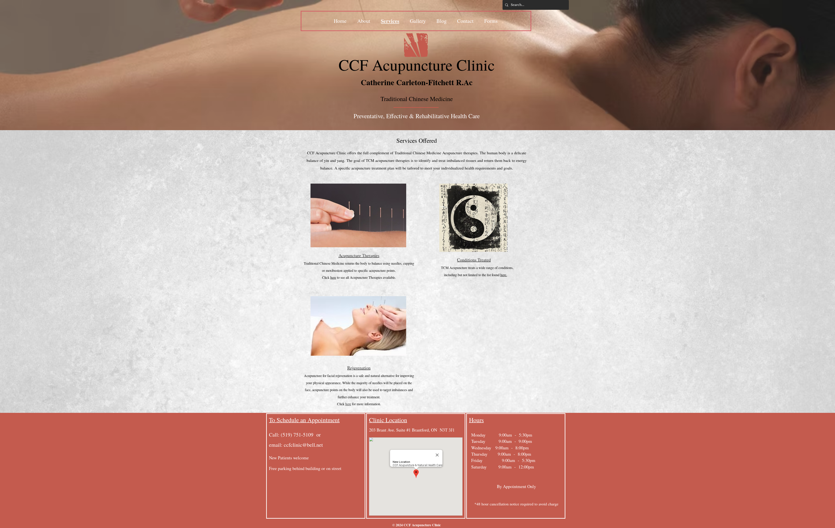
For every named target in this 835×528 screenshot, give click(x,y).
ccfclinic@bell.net (303, 444)
